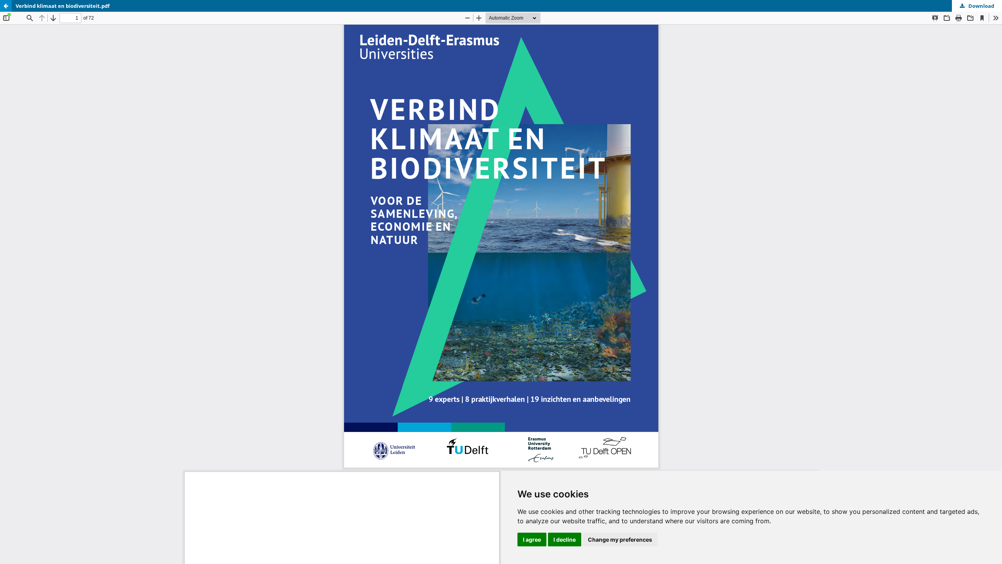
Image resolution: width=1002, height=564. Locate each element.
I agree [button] (532, 539)
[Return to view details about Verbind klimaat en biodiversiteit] (6, 6)
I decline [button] (564, 539)
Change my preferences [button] (620, 539)
